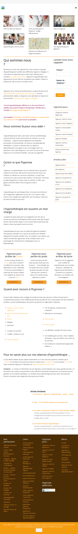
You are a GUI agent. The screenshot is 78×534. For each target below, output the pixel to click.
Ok (39, 530)
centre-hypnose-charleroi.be (28, 496)
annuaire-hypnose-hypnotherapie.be (29, 517)
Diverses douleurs (13, 340)
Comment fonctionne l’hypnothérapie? (46, 424)
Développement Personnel (9, 498)
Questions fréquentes (65, 459)
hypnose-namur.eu (29, 478)
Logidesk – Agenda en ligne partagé (10, 460)
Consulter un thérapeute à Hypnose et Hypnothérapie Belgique (54, 410)
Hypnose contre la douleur (64, 134)
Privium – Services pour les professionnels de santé (9, 478)
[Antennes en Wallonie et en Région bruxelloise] (39, 43)
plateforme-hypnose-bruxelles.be (27, 506)
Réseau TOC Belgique (8, 489)
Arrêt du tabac (49, 319)
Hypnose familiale (61, 139)
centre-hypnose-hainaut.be (28, 458)
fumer (19, 256)
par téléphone (49, 362)
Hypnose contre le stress (63, 119)
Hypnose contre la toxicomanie (61, 144)
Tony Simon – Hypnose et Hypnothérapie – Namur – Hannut (54, 394)
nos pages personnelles (18, 77)
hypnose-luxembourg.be (28, 487)
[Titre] (20, 7)
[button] (76, 7)
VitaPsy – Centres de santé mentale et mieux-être (9, 470)
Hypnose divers (60, 165)
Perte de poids (49, 325)
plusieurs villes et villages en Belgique (25, 98)
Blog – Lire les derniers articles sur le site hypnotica (51, 402)
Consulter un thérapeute (65, 447)
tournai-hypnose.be (29, 473)
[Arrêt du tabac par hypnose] (14, 21)
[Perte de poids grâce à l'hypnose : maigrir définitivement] (39, 21)
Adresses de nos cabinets (66, 466)
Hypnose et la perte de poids (62, 198)
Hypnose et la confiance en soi (63, 183)
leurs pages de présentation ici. (20, 110)
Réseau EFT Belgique (7, 484)
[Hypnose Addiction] (48, 490)
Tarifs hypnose (66, 455)
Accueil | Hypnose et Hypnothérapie (26, 382)
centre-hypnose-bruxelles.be (28, 444)
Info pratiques (66, 462)
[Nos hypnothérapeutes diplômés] (64, 39)
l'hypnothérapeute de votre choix (43, 364)
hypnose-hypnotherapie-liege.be (28, 468)
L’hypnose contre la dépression (61, 114)
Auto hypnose (59, 169)
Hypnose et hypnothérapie (66, 451)
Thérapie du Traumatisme (8, 464)
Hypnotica (7, 502)
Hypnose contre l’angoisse (64, 123)
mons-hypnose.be (29, 476)
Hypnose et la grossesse (63, 178)
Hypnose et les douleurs (63, 193)
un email (67, 362)
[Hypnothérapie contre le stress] (14, 39)
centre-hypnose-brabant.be (28, 491)
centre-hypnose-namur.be (28, 453)
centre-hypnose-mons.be (28, 501)
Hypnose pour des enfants (64, 173)
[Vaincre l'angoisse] (64, 21)
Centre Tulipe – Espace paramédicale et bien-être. (9, 453)
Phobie (9, 319)
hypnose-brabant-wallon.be (29, 482)
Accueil (63, 443)
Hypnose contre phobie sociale (63, 129)
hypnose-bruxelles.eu (27, 463)
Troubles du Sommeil (7, 494)
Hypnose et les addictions (63, 189)
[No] (75, 528)
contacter (7, 362)
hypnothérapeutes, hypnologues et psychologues (20, 93)
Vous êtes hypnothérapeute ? (67, 471)
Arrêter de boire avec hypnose (62, 150)
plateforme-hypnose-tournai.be (29, 512)
